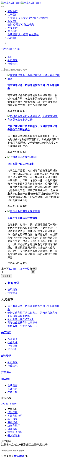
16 (20, 268)
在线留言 (13, 385)
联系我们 (13, 349)
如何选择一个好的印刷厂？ (23, 326)
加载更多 (7, 276)
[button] (7, 48)
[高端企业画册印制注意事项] (24, 211)
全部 (10, 24)
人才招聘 (13, 389)
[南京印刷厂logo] (30, 3)
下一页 (25, 268)
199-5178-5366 (9, 403)
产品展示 (6, 372)
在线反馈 (13, 392)
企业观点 (13, 345)
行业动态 (13, 63)
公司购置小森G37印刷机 (21, 319)
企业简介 (13, 339)
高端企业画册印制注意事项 (23, 322)
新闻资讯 (6, 355)
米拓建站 (19, 456)
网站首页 (13, 11)
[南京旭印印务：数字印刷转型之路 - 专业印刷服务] (34, 78)
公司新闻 (13, 60)
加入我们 (6, 379)
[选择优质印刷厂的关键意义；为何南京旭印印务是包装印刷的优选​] (34, 119)
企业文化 (13, 342)
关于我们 (6, 332)
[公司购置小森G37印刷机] (22, 157)
